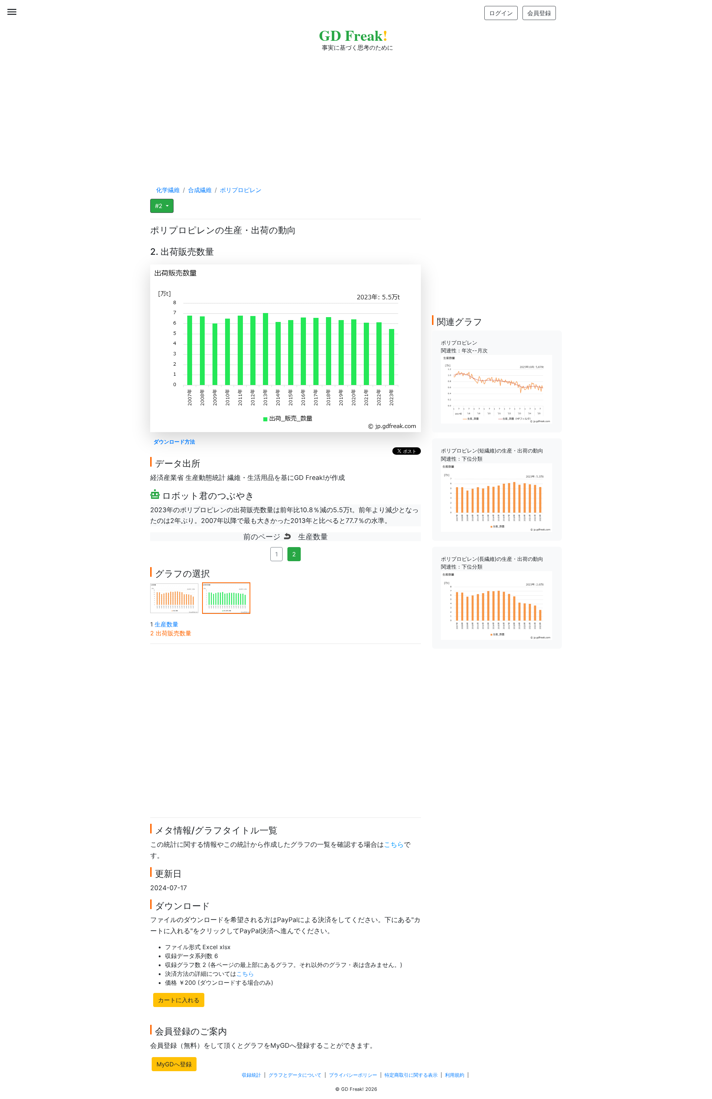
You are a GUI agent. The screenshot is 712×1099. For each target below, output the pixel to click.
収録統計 (251, 1075)
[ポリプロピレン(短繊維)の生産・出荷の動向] (496, 497)
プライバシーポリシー (353, 1075)
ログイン (501, 13)
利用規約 (454, 1075)
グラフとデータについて (295, 1075)
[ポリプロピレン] (496, 388)
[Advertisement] (356, 111)
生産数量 (166, 624)
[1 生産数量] (174, 597)
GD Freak (353, 35)
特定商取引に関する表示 (411, 1075)
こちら (394, 844)
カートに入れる (179, 1000)
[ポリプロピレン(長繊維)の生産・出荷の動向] (496, 605)
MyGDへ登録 (174, 1064)
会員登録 (539, 13)
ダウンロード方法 (174, 441)
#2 (159, 206)
